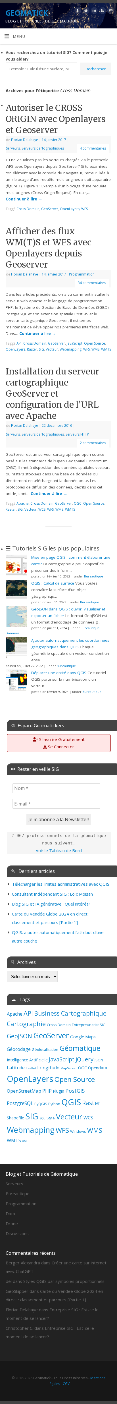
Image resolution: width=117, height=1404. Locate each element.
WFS (62, 1130)
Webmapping (31, 1130)
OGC (82, 1067)
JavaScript (61, 1059)
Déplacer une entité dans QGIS (58, 672)
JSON (99, 1060)
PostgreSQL (20, 1103)
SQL (42, 1118)
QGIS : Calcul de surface (52, 583)
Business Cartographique (70, 1013)
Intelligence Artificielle (27, 1060)
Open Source (75, 1079)
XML (25, 1141)
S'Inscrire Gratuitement (61, 739)
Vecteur (69, 1116)
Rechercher (96, 68)
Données (12, 633)
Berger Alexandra (23, 1263)
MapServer (68, 1068)
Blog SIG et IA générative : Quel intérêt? (51, 904)
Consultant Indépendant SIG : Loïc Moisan (52, 894)
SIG (31, 1116)
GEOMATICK (26, 13)
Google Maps (83, 1036)
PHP (47, 1090)
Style (51, 1118)
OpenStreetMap (24, 1091)
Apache (14, 1014)
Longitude (48, 1068)
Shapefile (15, 1118)
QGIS (71, 1102)
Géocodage (19, 1049)
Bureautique (93, 576)
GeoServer (51, 1035)
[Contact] (110, 11)
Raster (91, 1103)
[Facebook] (77, 11)
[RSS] (102, 11)
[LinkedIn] (93, 11)
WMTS (14, 1140)
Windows (78, 1131)
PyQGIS (40, 1103)
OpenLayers (30, 1078)
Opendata (97, 1067)
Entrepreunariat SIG (89, 1024)
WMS (94, 1130)
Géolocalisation (45, 1049)
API (28, 1013)
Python (54, 1103)
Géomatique (79, 1048)
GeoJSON (19, 1036)
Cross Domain (59, 1024)
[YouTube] (85, 11)
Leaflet (31, 1068)
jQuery (84, 1059)
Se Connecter (60, 746)
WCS (88, 1118)
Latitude (16, 1068)
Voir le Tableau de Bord (59, 850)
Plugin (58, 1091)
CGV (66, 1383)
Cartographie (26, 1024)
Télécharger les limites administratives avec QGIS (60, 884)
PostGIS (75, 1090)
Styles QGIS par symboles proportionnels (64, 1281)
